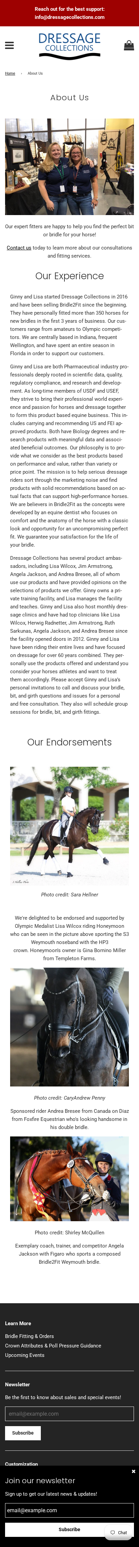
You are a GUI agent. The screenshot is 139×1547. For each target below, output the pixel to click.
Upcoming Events (25, 1355)
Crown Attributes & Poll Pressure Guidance (53, 1346)
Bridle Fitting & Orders (29, 1336)
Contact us (19, 248)
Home (10, 73)
